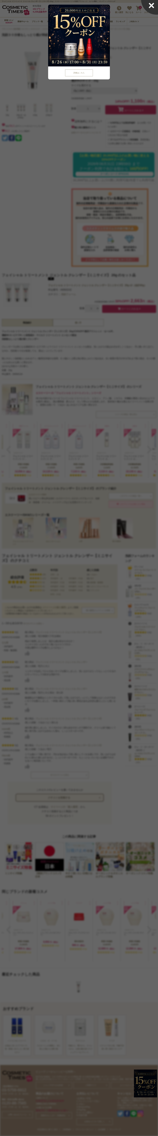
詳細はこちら (79, 73)
